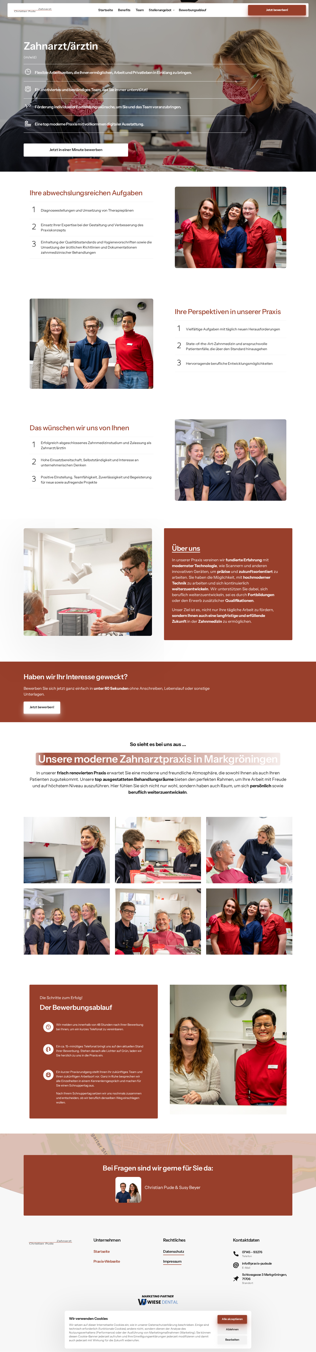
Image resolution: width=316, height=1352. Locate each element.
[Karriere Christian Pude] (33, 10)
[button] (291, 227)
